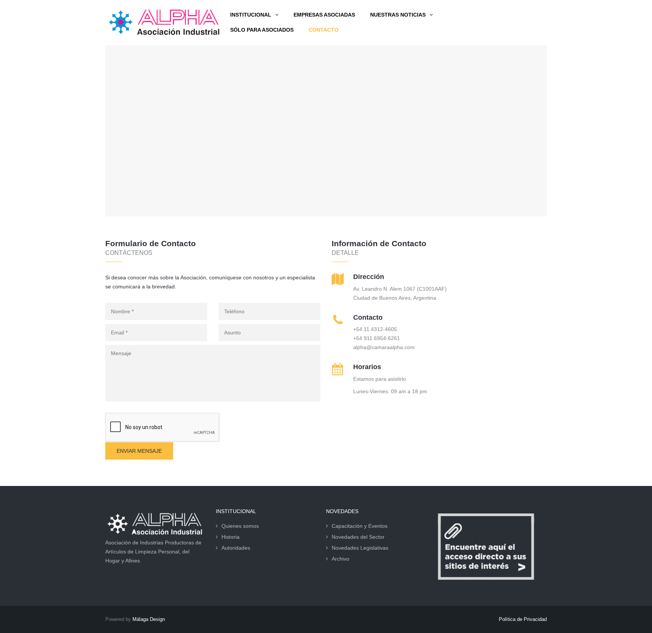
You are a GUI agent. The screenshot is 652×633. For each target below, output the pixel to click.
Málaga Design (148, 619)
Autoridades (235, 548)
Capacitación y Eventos (360, 526)
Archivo (340, 559)
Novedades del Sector (358, 537)
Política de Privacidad (523, 619)
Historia (230, 537)
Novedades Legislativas (360, 548)
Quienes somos (240, 526)
